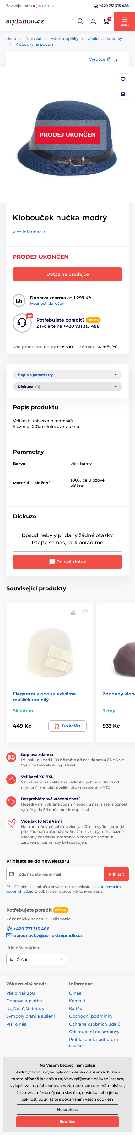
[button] (80, 21)
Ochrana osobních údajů (95, 1023)
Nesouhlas (67, 1109)
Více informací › (29, 231)
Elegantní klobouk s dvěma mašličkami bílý (44, 696)
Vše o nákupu (20, 993)
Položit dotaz (70, 562)
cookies (104, 1099)
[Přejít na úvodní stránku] (25, 21)
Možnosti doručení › (49, 303)
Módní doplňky (64, 38)
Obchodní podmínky (90, 1016)
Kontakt (77, 1000)
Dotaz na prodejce (67, 274)
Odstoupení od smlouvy (94, 1031)
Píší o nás (16, 1023)
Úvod (11, 38)
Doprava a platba (24, 1000)
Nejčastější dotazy (25, 1008)
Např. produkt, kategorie (47, 51)
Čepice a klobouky (105, 38)
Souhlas (67, 1121)
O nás (75, 993)
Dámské (33, 38)
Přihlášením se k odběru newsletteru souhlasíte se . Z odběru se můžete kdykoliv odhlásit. (63, 889)
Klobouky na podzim (35, 44)
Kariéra (76, 1008)
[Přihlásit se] (93, 21)
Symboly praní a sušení (30, 1016)
